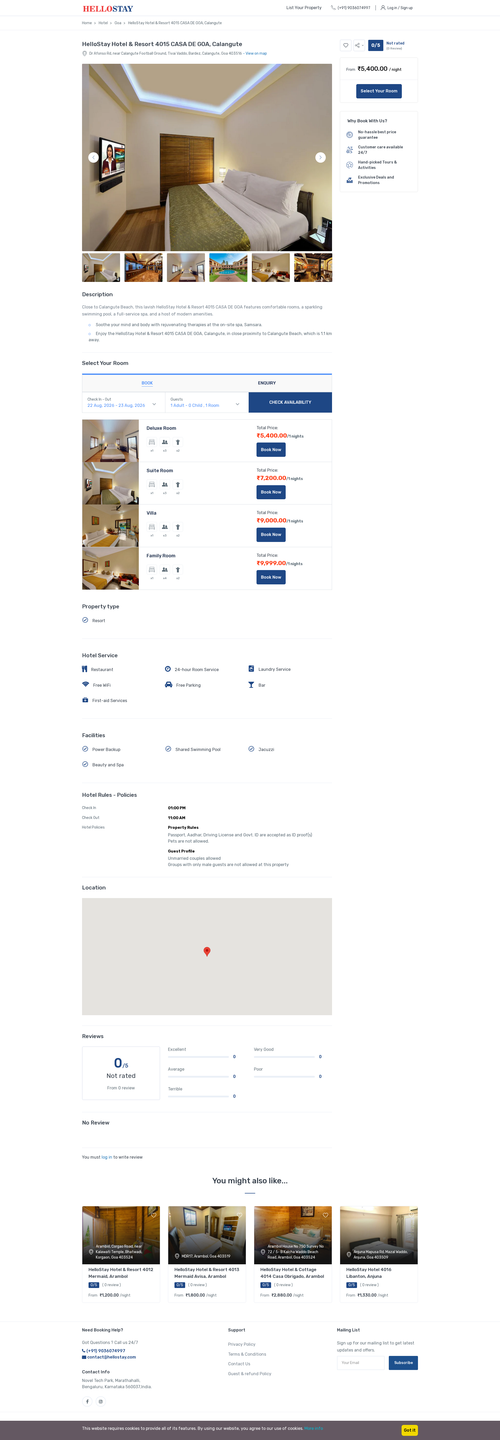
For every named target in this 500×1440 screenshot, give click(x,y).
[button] (359, 45)
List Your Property (304, 7)
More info (313, 1428)
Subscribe (403, 1363)
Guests (177, 399)
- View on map (255, 53)
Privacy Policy (241, 1344)
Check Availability (290, 402)
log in (107, 1157)
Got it (410, 1430)
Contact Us (239, 1363)
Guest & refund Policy (249, 1373)
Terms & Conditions (247, 1354)
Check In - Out (99, 399)
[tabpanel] (121, 1253)
